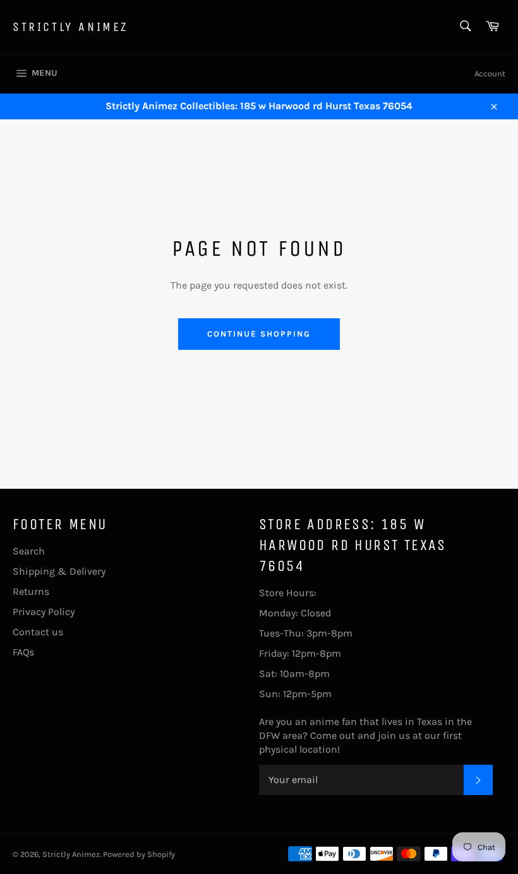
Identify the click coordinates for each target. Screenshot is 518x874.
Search (29, 551)
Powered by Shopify (139, 854)
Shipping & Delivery (59, 571)
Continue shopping (258, 333)
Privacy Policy (44, 612)
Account (489, 73)
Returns (31, 591)
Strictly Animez (70, 27)
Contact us (38, 632)
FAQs (23, 652)
